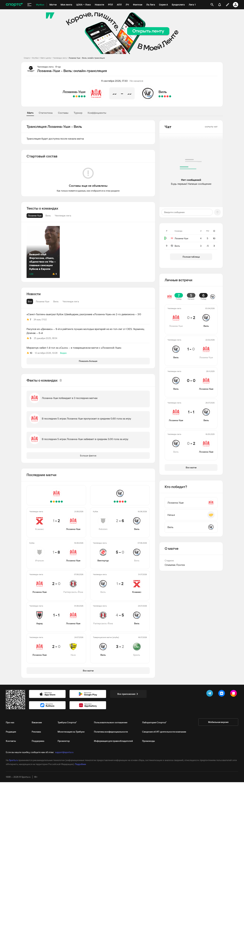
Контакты (11, 740)
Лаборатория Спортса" (154, 722)
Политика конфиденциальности (111, 731)
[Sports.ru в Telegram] (210, 694)
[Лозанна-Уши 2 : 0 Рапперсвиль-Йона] (79, 96)
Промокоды (148, 740)
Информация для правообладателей (113, 740)
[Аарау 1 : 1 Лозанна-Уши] (77, 96)
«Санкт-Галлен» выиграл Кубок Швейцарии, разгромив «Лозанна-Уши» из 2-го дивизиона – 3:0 (84, 314)
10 (31, 352)
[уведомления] (220, 5)
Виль (163, 91)
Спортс (27, 58)
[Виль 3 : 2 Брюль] (160, 96)
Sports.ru (13, 760)
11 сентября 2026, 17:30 (114, 80)
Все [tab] (30, 301)
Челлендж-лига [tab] (71, 301)
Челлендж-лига (60, 58)
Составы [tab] (63, 112)
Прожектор (64, 740)
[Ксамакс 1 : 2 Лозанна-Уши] (84, 96)
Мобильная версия (218, 722)
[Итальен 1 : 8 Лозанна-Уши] (82, 96)
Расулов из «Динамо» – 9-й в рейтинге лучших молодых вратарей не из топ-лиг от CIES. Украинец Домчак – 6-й (85, 331)
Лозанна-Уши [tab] (42, 301)
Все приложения (126, 693)
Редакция (11, 731)
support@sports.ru (64, 752)
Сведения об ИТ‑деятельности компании (164, 731)
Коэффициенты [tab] (97, 112)
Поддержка (38, 740)
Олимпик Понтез (175, 564)
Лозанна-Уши (74, 91)
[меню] (29, 4)
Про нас (10, 722)
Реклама (36, 731)
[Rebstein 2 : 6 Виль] (170, 96)
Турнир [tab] (78, 112)
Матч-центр (46, 58)
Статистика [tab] (46, 112)
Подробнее (80, 764)
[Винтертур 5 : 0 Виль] (167, 96)
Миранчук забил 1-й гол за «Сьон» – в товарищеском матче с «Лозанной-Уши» (74, 347)
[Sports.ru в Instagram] (234, 694)
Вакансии (37, 722)
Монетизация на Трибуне (71, 731)
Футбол (35, 58)
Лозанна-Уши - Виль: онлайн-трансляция (87, 58)
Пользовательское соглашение (110, 722)
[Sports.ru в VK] (222, 694)
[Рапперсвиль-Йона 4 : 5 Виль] (162, 96)
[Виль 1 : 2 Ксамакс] (165, 96)
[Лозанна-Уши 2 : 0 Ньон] (74, 96)
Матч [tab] (30, 112)
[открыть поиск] (212, 5)
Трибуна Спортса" (67, 722)
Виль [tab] (56, 301)
